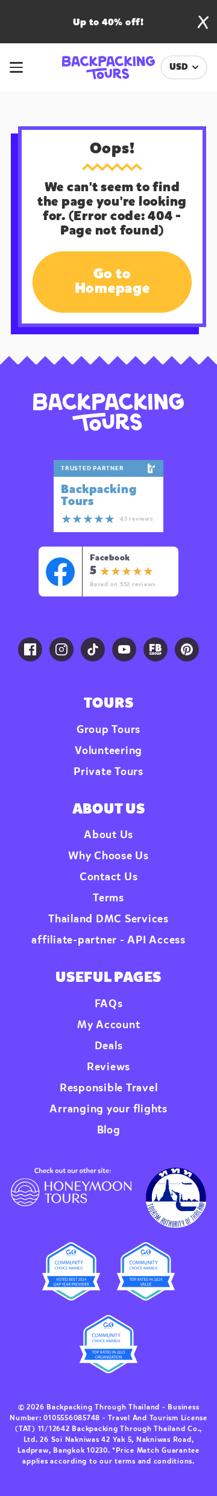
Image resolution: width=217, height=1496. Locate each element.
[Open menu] (23, 67)
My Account (108, 1025)
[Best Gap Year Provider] (71, 1271)
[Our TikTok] (93, 649)
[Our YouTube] (124, 649)
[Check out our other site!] (71, 1198)
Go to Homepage (112, 282)
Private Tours (108, 772)
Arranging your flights (108, 1109)
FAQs (109, 1004)
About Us (108, 835)
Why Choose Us (108, 856)
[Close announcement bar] (203, 22)
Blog (109, 1130)
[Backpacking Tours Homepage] (108, 412)
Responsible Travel (109, 1088)
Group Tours (108, 730)
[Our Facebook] (30, 649)
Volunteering (108, 751)
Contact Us (109, 877)
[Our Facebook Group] (155, 649)
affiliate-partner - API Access (108, 940)
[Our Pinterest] (187, 649)
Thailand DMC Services (108, 919)
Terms (108, 898)
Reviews (108, 1067)
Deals (109, 1046)
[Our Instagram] (61, 649)
